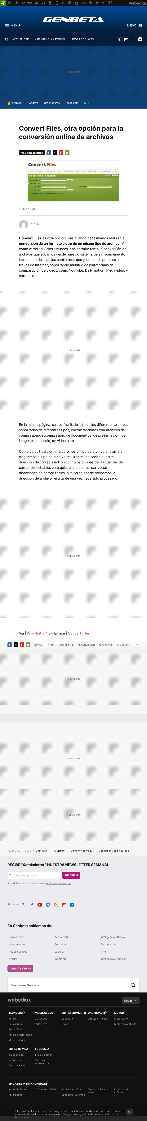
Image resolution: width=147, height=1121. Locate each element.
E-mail (67, 152)
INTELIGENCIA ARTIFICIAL (50, 39)
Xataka (12, 1018)
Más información (23, 1117)
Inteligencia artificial (112, 937)
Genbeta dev (108, 944)
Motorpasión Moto (125, 1023)
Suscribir (71, 875)
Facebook (133, 39)
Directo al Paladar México (98, 1091)
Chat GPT (42, 850)
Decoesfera (15, 1060)
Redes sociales (18, 951)
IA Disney (59, 850)
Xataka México (17, 1089)
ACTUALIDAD (20, 39)
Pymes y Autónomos (42, 1061)
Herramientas (66, 644)
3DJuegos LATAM (45, 1089)
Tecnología (71, 102)
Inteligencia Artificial (113, 958)
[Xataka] (3, 3)
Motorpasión (121, 1018)
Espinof (65, 1023)
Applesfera (15, 1029)
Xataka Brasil (16, 1094)
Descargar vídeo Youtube (114, 850)
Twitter (119, 39)
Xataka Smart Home (20, 1034)
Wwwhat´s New (40, 633)
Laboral (59, 951)
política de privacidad (58, 883)
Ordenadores (52, 102)
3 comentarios (34, 152)
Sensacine (67, 1018)
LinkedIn (72, 904)
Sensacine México (72, 1089)
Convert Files (79, 633)
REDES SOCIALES (83, 39)
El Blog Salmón (43, 1054)
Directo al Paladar (98, 1018)
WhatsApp (61, 958)
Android (33, 102)
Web (51, 644)
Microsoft (18, 102)
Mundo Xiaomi (17, 1040)
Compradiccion (17, 1065)
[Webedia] (19, 999)
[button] (35, 223)
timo (103, 951)
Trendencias (16, 1054)
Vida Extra (41, 1023)
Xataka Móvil (16, 1023)
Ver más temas (20, 968)
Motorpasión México (121, 1091)
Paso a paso (16, 937)
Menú (15, 25)
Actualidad (61, 937)
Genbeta (74, 19)
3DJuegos (41, 1018)
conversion (88, 644)
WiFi (86, 102)
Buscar (133, 985)
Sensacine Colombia (73, 1094)
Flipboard (126, 39)
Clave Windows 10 (82, 850)
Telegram (140, 39)
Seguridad (61, 944)
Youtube (40, 904)
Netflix (13, 958)
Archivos (107, 644)
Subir (128, 1000)
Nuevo (131, 25)
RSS (56, 904)
